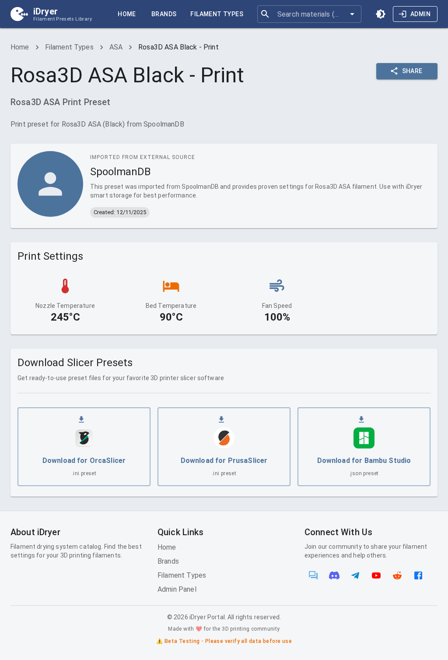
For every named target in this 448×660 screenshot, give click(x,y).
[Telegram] (355, 575)
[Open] (352, 14)
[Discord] (334, 575)
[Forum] (313, 575)
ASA (115, 47)
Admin (420, 14)
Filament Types (216, 14)
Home (127, 14)
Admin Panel (177, 589)
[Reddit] (397, 575)
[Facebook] (418, 575)
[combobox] (309, 14)
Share (412, 70)
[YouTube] (376, 575)
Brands (163, 14)
